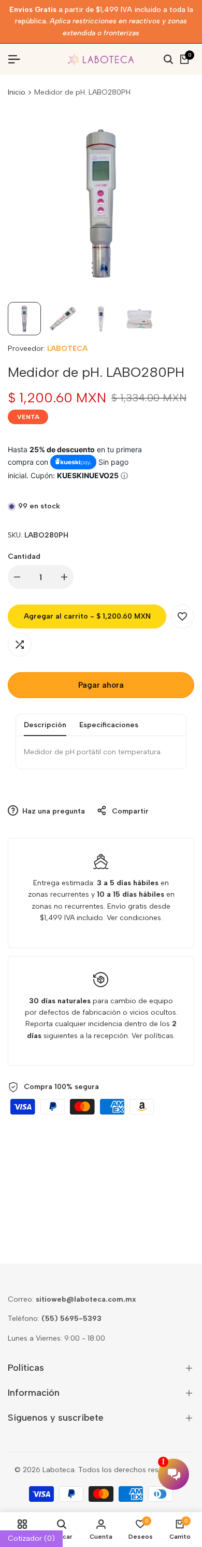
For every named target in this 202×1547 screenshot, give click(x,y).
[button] (182, 616)
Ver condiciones (134, 917)
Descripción (45, 724)
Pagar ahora (101, 685)
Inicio (16, 92)
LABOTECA (67, 348)
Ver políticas (153, 1035)
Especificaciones (108, 724)
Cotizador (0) (31, 1538)
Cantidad (24, 556)
